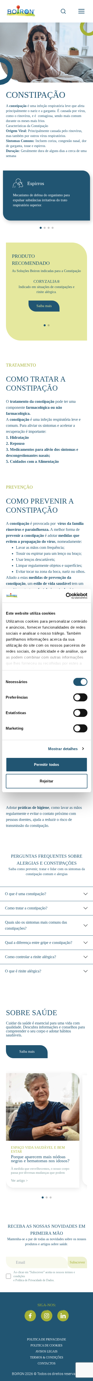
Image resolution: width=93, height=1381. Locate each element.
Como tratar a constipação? (26, 908)
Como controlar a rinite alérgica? (30, 957)
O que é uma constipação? (25, 894)
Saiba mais (44, 306)
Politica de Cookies (46, 1345)
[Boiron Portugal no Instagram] (46, 1315)
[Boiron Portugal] (21, 11)
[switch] (80, 697)
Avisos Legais (46, 1351)
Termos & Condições (46, 1357)
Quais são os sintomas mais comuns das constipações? (36, 925)
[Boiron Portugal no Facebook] (30, 1315)
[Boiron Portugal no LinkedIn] (63, 1315)
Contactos (47, 1363)
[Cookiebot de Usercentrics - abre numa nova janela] (66, 596)
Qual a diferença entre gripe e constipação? (38, 942)
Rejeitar (46, 781)
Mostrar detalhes (63, 749)
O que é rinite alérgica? (23, 971)
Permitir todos (46, 764)
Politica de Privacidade (46, 1339)
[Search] (63, 11)
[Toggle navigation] (81, 11)
